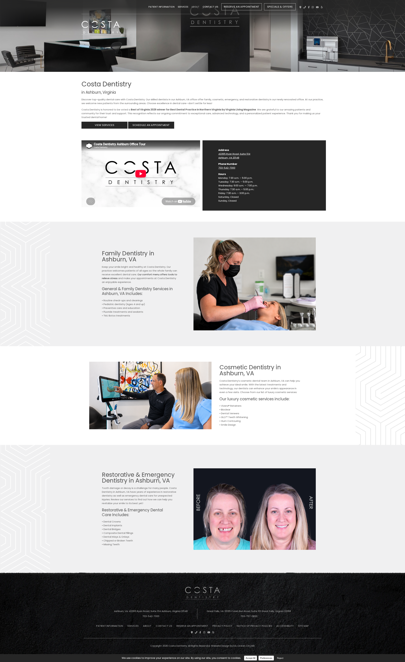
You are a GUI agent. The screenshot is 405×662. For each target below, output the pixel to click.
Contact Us (210, 6)
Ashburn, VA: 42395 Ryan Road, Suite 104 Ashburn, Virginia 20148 (151, 611)
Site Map (303, 626)
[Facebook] (308, 7)
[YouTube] (317, 7)
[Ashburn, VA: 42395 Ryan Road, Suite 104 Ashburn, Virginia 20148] (300, 7)
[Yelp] (322, 7)
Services (183, 6)
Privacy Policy (222, 626)
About (195, 6)
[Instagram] (313, 7)
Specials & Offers (280, 7)
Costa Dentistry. (177, 645)
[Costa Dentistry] (101, 7)
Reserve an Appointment (241, 7)
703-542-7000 (226, 167)
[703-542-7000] (304, 7)
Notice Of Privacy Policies (254, 626)
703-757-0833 (248, 616)
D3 (234, 645)
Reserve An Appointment (192, 626)
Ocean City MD (246, 645)
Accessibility (285, 626)
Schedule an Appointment (151, 125)
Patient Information (161, 6)
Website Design (220, 645)
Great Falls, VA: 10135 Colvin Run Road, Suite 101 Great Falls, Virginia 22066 (249, 611)
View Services (104, 125)
